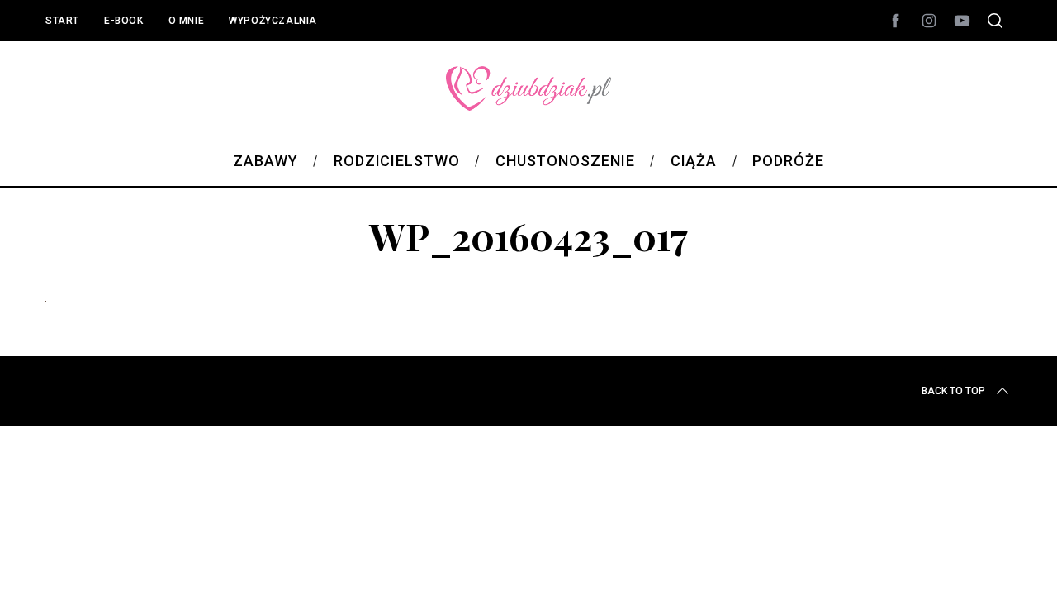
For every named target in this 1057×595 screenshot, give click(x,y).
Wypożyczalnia (273, 20)
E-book (124, 20)
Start (62, 20)
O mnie (186, 20)
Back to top (953, 391)
